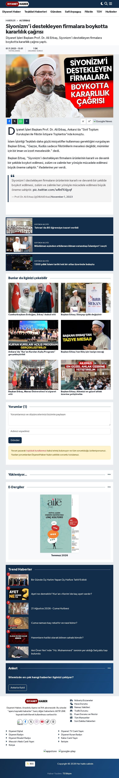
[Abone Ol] (103, 121)
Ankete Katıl (18, 687)
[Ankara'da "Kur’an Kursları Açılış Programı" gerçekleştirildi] (33, 335)
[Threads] (53, 721)
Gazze (32, 146)
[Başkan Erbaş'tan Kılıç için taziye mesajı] (86, 335)
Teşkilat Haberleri (35, 11)
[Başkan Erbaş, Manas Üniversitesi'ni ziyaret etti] (33, 374)
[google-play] (67, 751)
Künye (12, 745)
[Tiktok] (47, 721)
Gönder (15, 440)
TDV (99, 11)
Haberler (10, 21)
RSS (31, 764)
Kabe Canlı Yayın (69, 738)
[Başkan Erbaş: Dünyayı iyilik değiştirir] (86, 297)
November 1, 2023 (62, 197)
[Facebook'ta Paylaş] (9, 121)
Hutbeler (111, 11)
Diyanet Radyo (16, 734)
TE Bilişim (67, 773)
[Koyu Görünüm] (102, 4)
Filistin (89, 11)
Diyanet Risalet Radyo (20, 738)
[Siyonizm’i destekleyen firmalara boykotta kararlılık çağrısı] (59, 86)
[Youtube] (42, 721)
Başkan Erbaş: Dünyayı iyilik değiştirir (81, 315)
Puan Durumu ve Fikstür (86, 714)
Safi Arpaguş (73, 11)
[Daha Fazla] (26, 121)
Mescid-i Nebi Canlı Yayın (21, 741)
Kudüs (42, 146)
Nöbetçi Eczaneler (83, 700)
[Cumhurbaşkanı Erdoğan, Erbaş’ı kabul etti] (33, 297)
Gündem (55, 11)
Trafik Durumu (81, 711)
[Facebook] (25, 721)
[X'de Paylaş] (14, 121)
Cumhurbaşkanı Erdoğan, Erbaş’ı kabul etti (32, 315)
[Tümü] (109, 474)
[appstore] (50, 751)
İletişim (64, 741)
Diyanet (20, 129)
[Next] (19, 721)
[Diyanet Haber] (17, 4)
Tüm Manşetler (82, 718)
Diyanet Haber (11, 11)
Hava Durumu (81, 704)
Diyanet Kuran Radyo (71, 734)
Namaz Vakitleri (82, 707)
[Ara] (106, 4)
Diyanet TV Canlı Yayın (72, 731)
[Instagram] (36, 721)
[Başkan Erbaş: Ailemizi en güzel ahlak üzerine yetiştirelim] (86, 374)
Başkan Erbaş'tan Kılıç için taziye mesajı (82, 352)
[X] (30, 721)
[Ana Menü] (110, 4)
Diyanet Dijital (16, 731)
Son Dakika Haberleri (84, 721)
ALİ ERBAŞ (24, 21)
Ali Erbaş (60, 129)
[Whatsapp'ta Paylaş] (20, 121)
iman (20, 150)
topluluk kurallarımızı (36, 451)
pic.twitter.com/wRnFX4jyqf (52, 189)
